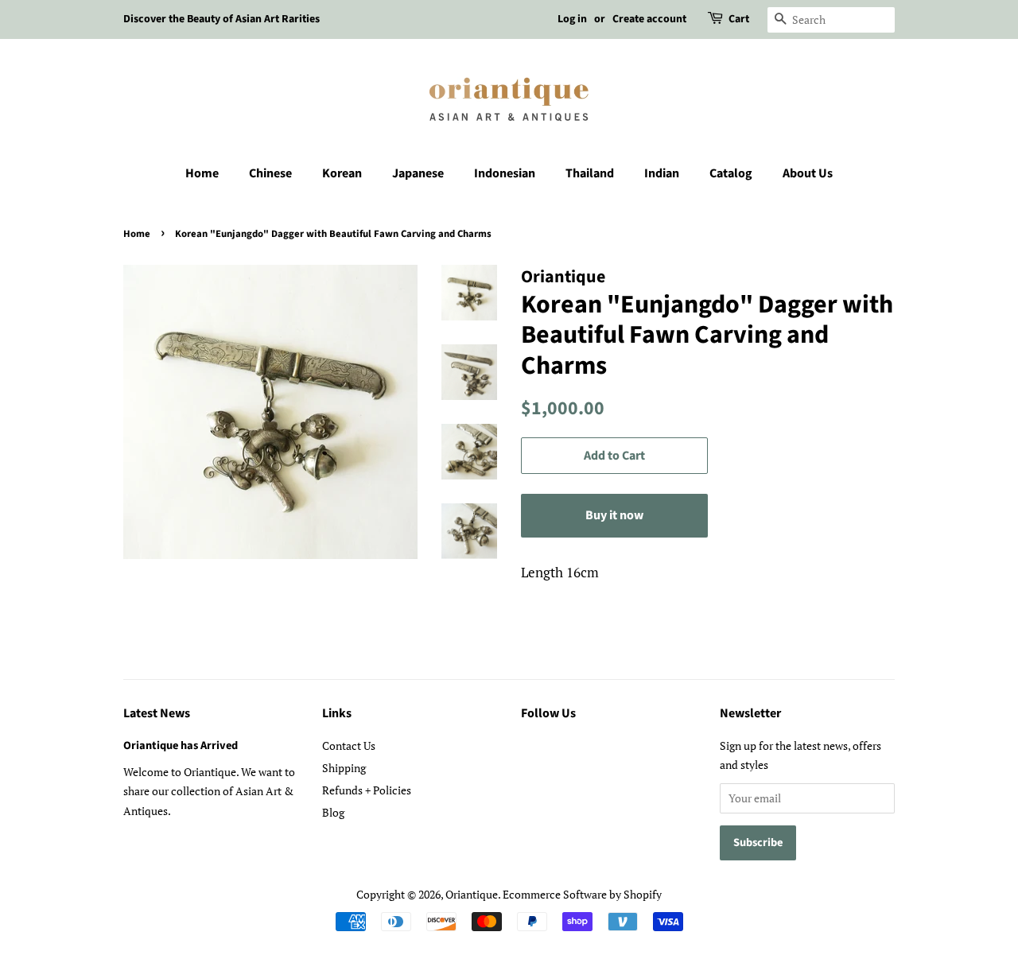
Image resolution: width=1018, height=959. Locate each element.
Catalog (730, 173)
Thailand (589, 173)
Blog (333, 812)
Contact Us (348, 745)
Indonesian (504, 173)
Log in (572, 19)
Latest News (156, 713)
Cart (739, 19)
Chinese (270, 173)
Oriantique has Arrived (180, 745)
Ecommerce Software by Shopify (582, 894)
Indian (661, 173)
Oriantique (471, 894)
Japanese (418, 173)
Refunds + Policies (366, 790)
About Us (808, 173)
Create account (649, 19)
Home (202, 173)
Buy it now (614, 515)
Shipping (344, 767)
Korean (342, 173)
